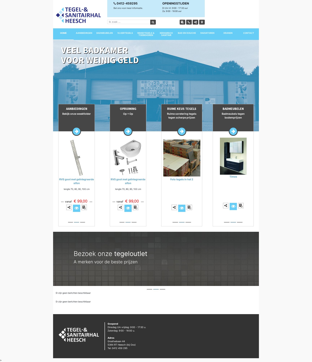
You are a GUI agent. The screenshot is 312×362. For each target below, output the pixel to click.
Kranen (228, 33)
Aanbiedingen (84, 33)
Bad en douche (187, 33)
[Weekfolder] (182, 22)
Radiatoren (207, 33)
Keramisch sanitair (166, 34)
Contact (248, 33)
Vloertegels (125, 33)
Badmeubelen (104, 33)
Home (63, 33)
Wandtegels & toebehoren (145, 34)
